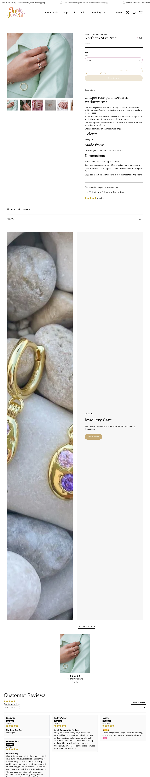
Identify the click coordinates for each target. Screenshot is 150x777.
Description (90, 90)
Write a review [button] (138, 702)
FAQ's (10, 219)
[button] (65, 12)
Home (87, 34)
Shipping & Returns (18, 209)
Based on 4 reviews (12, 704)
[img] (26, 726)
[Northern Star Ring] (75, 653)
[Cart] (141, 12)
